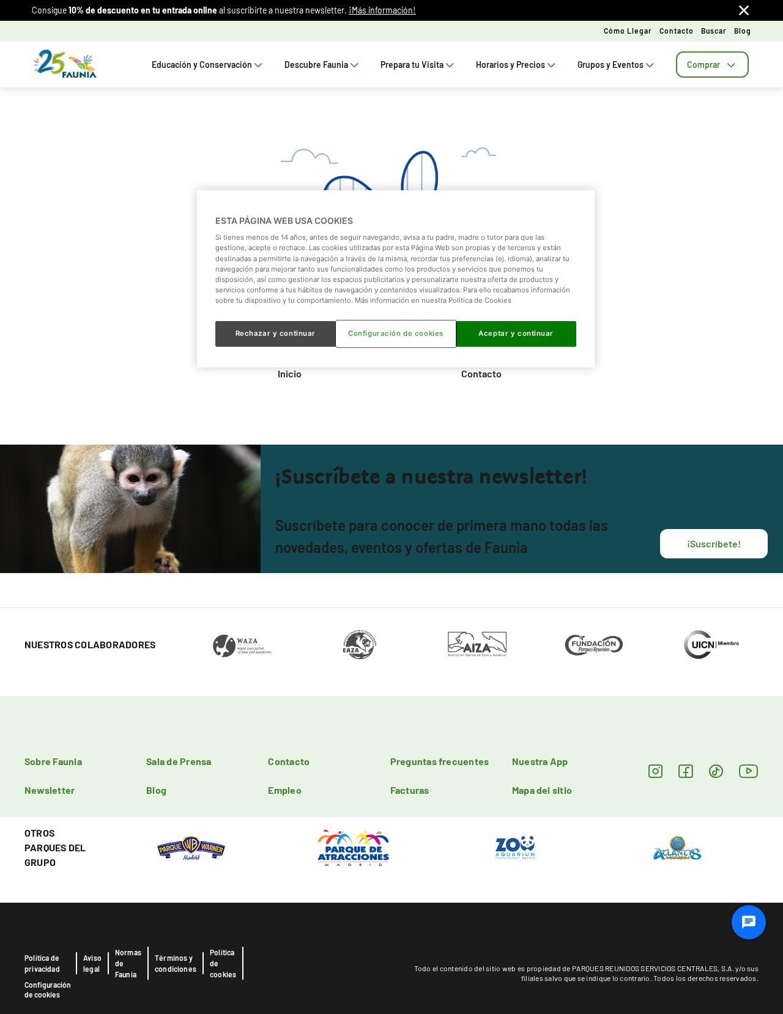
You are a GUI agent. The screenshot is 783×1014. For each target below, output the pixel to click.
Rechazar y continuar (276, 333)
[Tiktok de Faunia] (716, 771)
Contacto (676, 30)
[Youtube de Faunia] (749, 771)
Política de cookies (223, 963)
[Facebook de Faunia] (685, 771)
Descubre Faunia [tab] (316, 64)
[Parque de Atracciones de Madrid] (353, 847)
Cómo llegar (628, 30)
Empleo (284, 790)
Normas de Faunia (128, 963)
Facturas (409, 790)
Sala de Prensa (178, 761)
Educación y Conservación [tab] (202, 64)
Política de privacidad (42, 963)
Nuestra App (540, 761)
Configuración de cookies (47, 989)
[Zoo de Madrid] (515, 847)
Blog (742, 30)
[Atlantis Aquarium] (677, 847)
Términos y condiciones (175, 963)
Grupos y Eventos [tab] (610, 64)
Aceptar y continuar (516, 333)
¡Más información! (382, 10)
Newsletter (49, 790)
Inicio (290, 373)
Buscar (714, 30)
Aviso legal (92, 963)
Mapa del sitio (542, 790)
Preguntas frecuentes (439, 761)
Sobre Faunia (53, 761)
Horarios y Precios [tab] (510, 64)
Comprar (703, 64)
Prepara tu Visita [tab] (411, 64)
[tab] (712, 64)
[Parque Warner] (191, 847)
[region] (396, 279)
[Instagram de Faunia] (655, 771)
